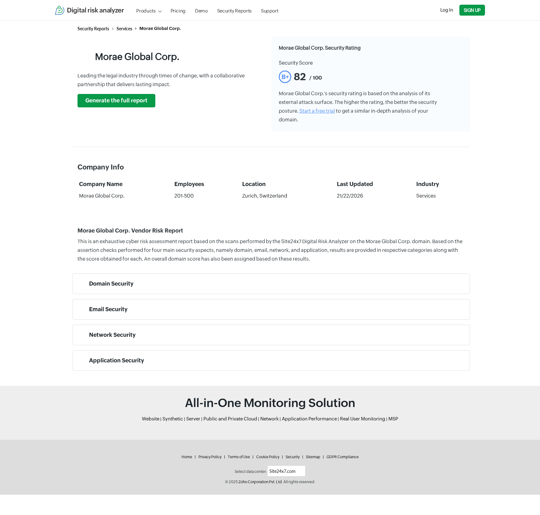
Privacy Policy (210, 457)
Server (193, 418)
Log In (446, 9)
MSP (393, 418)
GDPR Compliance (343, 457)
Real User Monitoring (362, 418)
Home (187, 457)
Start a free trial (317, 111)
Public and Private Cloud (230, 418)
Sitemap (313, 457)
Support (269, 10)
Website (150, 418)
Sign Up (472, 10)
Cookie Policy (267, 457)
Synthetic (172, 418)
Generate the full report (116, 100)
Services (124, 28)
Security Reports (234, 10)
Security (293, 457)
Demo (201, 10)
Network (269, 418)
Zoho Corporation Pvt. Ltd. (260, 482)
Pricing (178, 10)
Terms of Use (239, 457)
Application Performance (309, 418)
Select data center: (251, 471)
